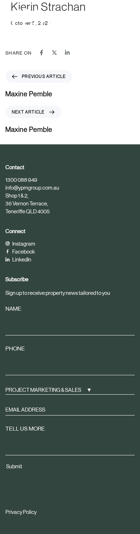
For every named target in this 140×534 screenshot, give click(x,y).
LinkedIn (21, 259)
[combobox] (70, 389)
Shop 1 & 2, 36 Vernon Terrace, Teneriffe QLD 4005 (27, 203)
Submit (14, 466)
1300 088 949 (21, 180)
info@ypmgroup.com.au (32, 188)
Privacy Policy (21, 512)
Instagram (23, 244)
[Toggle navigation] (112, 17)
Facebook (23, 252)
